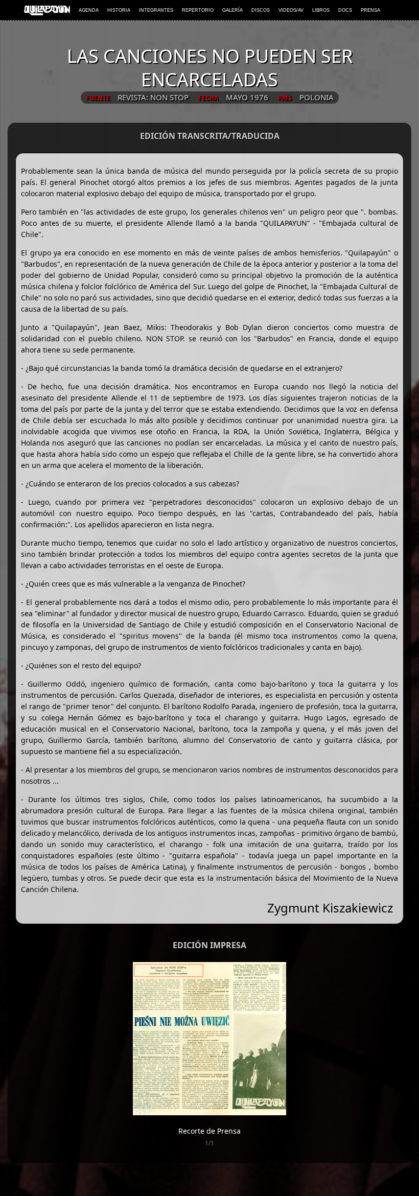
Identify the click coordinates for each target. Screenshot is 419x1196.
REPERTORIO (198, 10)
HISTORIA (118, 10)
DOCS (345, 10)
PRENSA (370, 10)
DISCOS (260, 10)
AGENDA (89, 10)
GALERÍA (232, 10)
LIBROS (321, 10)
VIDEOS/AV (291, 10)
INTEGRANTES (156, 10)
